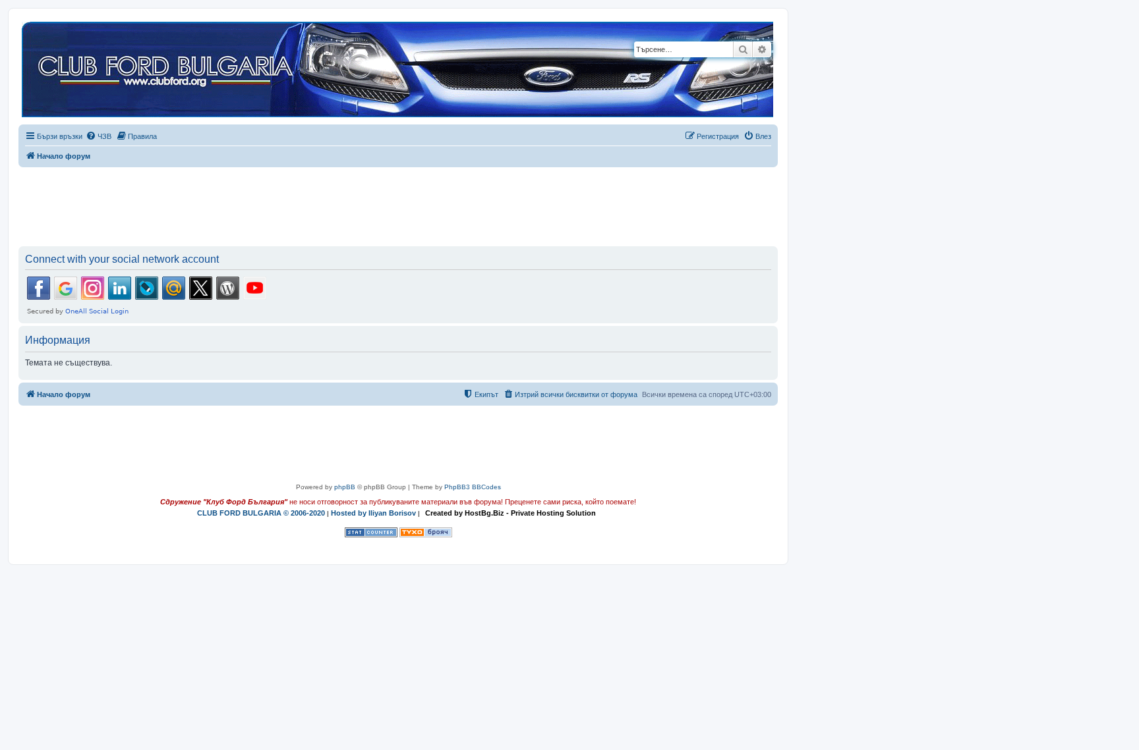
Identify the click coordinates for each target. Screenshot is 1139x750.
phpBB (344, 487)
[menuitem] (98, 136)
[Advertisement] (398, 204)
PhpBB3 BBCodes (472, 487)
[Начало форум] (397, 70)
